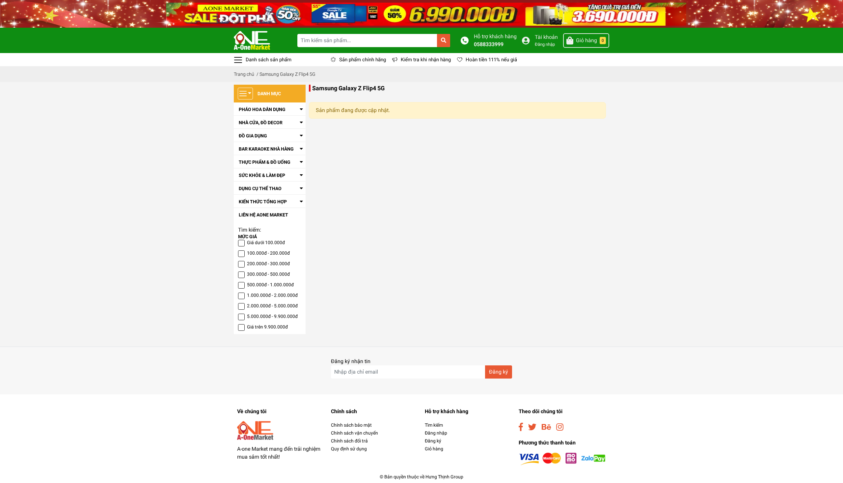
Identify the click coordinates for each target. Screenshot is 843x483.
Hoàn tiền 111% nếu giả (491, 60)
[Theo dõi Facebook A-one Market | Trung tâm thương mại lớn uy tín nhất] (521, 427)
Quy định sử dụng (349, 448)
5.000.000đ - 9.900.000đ (272, 316)
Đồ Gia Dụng (253, 135)
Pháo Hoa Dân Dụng (262, 109)
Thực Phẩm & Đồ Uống (264, 162)
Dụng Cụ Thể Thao (260, 188)
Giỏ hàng (434, 448)
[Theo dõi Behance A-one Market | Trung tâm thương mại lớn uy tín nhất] (546, 427)
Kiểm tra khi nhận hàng (426, 60)
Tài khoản (546, 37)
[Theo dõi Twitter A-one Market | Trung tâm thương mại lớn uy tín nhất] (532, 427)
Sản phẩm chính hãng (362, 60)
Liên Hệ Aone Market (263, 214)
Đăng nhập (545, 44)
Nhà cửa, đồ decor (261, 122)
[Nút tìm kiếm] (443, 40)
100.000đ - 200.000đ (268, 253)
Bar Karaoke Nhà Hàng (266, 149)
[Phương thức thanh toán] (562, 458)
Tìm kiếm (434, 425)
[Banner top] (421, 13)
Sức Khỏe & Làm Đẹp (262, 175)
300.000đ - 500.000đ (268, 274)
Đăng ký (498, 372)
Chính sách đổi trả (349, 440)
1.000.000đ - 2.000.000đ (272, 295)
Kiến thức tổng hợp (263, 201)
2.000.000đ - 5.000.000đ (272, 305)
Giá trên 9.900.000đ (267, 326)
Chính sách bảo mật (351, 425)
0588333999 (488, 44)
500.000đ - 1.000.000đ (270, 284)
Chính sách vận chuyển (354, 433)
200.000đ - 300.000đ (268, 263)
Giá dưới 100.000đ (266, 242)
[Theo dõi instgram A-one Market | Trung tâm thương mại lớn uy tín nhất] (559, 427)
